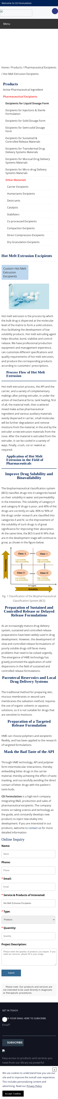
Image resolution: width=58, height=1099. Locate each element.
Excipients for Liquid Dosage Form (27, 103)
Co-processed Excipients (22, 221)
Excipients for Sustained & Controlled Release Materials (22, 139)
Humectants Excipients (21, 193)
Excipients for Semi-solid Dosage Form (25, 129)
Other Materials (15, 180)
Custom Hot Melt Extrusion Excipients (14, 272)
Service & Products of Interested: (23, 895)
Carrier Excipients (18, 186)
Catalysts (12, 207)
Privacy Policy (34, 1086)
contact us (35, 828)
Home (5, 67)
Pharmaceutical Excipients (40, 67)
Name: (5, 846)
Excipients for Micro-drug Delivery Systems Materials (26, 171)
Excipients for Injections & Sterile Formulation (25, 112)
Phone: (5, 862)
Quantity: (8, 928)
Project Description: (14, 944)
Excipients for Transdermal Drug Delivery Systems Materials (25, 150)
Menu (6, 24)
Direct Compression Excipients (25, 235)
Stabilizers (13, 214)
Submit (11, 973)
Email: (6, 878)
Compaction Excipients (21, 228)
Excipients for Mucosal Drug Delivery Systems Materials (27, 160)
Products (16, 67)
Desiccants (13, 200)
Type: (5, 911)
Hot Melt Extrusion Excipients (21, 74)
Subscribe (15, 1042)
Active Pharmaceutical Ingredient (23, 89)
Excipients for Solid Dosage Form (25, 120)
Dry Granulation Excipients (23, 242)
